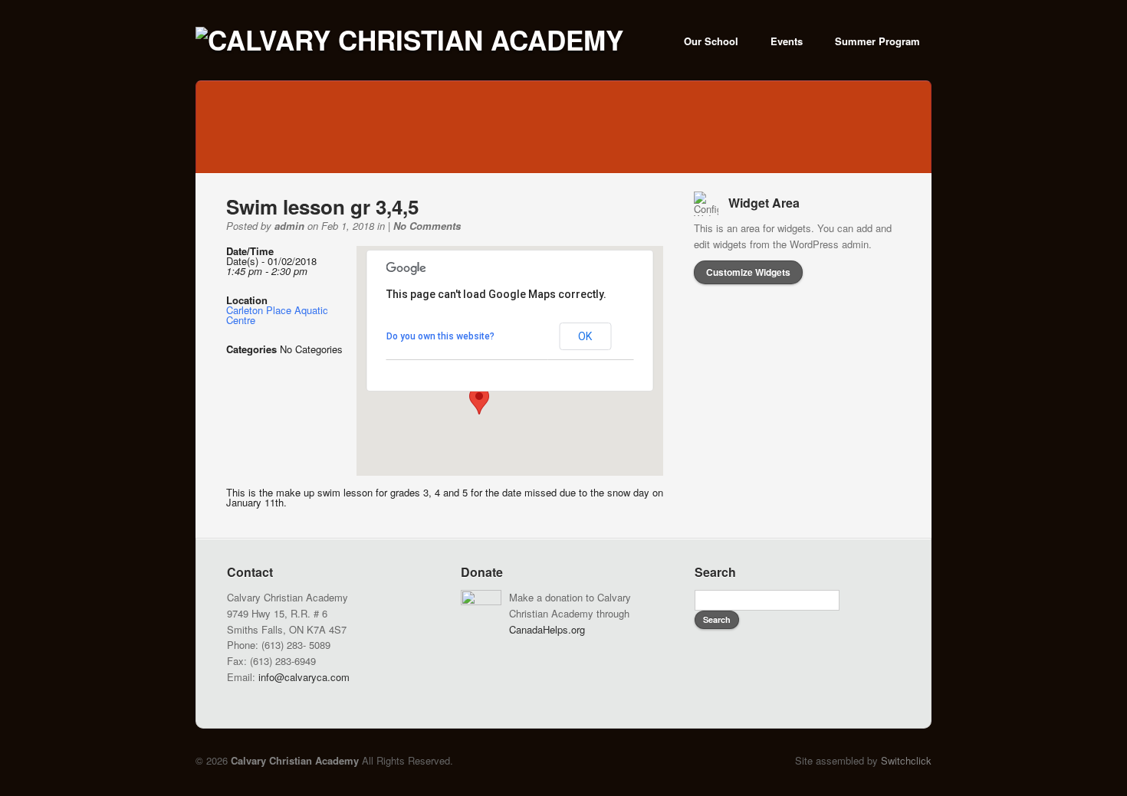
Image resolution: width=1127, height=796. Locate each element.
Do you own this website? (440, 336)
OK (585, 336)
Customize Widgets (748, 272)
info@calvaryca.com (304, 677)
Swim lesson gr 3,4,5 (322, 206)
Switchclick (906, 760)
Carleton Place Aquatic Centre (277, 315)
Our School (711, 41)
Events (786, 41)
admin (289, 225)
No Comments (427, 225)
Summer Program (877, 41)
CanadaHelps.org (547, 629)
